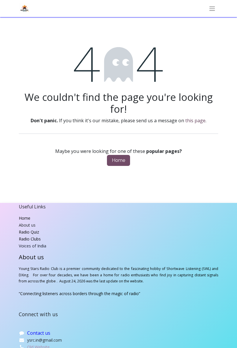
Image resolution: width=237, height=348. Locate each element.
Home (118, 160)
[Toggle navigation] (212, 8)
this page (195, 120)
